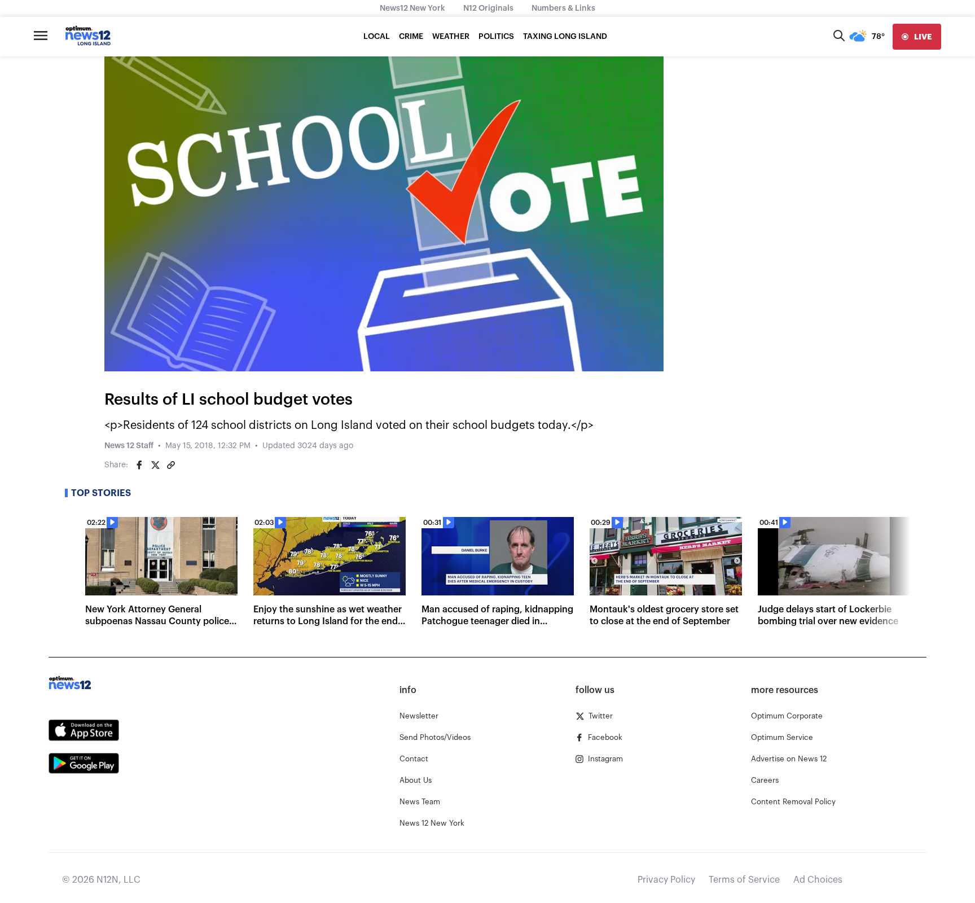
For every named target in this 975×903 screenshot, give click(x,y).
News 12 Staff (128, 446)
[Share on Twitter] (155, 465)
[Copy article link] (170, 465)
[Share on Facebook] (139, 465)
